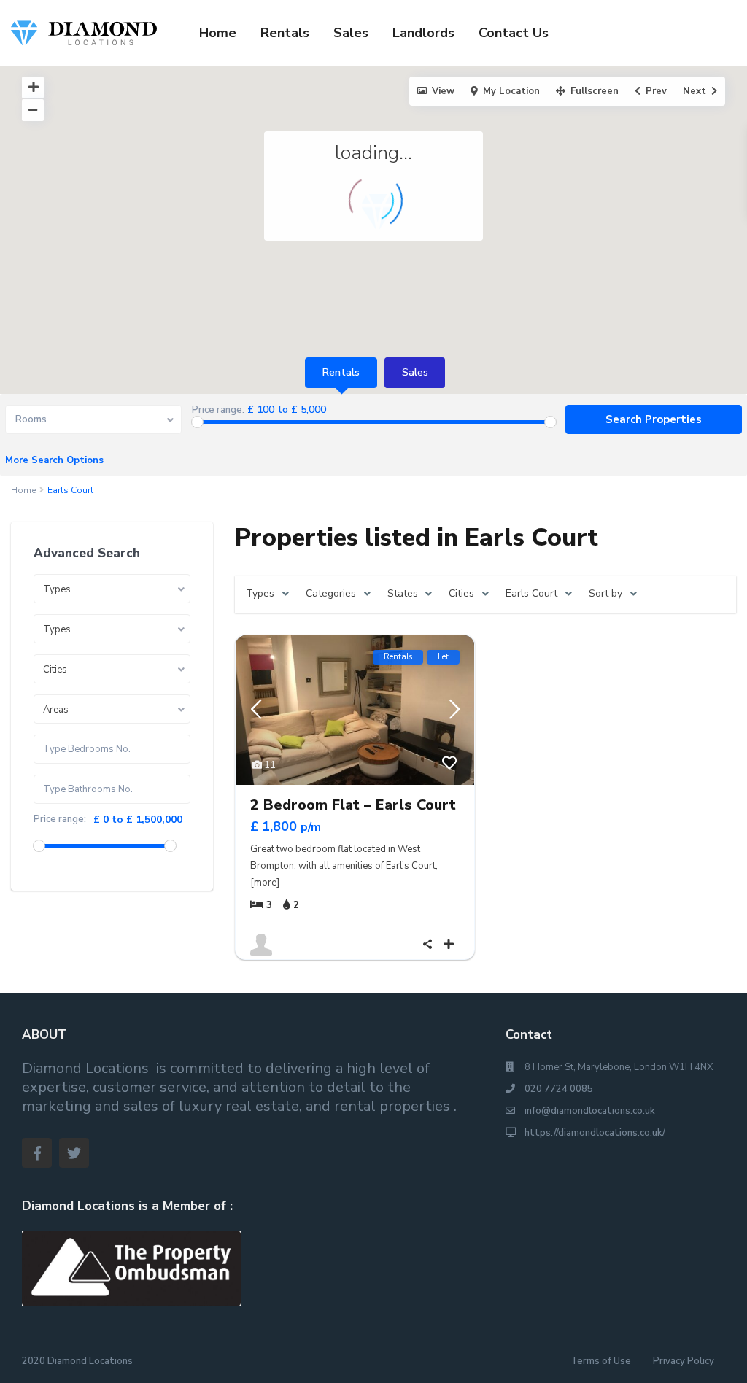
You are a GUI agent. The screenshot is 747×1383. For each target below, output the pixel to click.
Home (217, 33)
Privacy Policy (683, 1361)
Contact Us (514, 33)
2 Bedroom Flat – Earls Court (353, 805)
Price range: (218, 410)
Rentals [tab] (341, 372)
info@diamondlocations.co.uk (590, 1110)
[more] (264, 882)
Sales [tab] (415, 372)
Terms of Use (600, 1361)
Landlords (423, 33)
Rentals (284, 33)
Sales (350, 33)
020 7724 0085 (559, 1089)
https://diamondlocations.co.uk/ (595, 1132)
